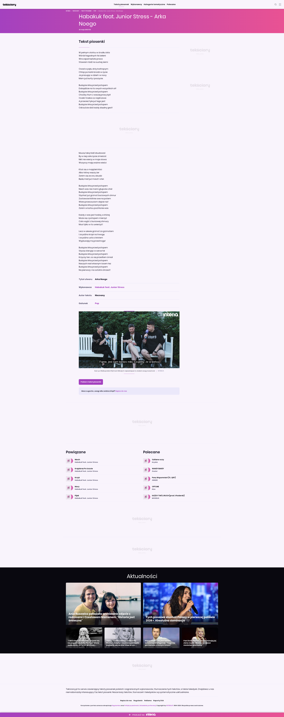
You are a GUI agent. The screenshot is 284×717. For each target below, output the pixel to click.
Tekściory (75, 11)
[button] (121, 4)
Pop (95, 11)
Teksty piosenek (86, 11)
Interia (68, 11)
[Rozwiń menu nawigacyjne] (280, 4)
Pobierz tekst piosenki (91, 382)
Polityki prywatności (131, 705)
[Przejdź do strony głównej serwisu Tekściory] (9, 4)
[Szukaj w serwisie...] (275, 4)
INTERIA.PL (169, 705)
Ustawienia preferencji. (147, 705)
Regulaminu (116, 705)
